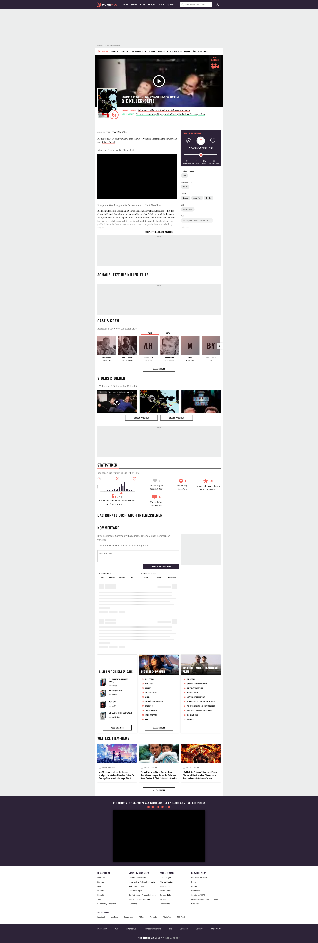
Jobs (170, 929)
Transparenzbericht (152, 929)
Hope (193, 882)
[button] (186, 161)
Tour (99, 899)
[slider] (201, 155)
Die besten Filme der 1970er (120, 712)
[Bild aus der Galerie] (159, 402)
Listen (187, 51)
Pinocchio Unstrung (159, 807)
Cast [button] (150, 333)
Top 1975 (112, 701)
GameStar (184, 929)
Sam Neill (164, 899)
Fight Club (149, 683)
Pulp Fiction (149, 679)
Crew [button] (168, 333)
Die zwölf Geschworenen (154, 701)
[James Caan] (106, 345)
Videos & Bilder (111, 378)
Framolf (114, 695)
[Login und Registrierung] (218, 4)
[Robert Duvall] (127, 345)
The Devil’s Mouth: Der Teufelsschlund (201, 706)
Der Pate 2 (149, 706)
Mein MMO (216, 929)
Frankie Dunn (116, 717)
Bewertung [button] (172, 577)
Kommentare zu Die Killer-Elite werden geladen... (124, 545)
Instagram (128, 917)
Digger (194, 886)
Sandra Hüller (166, 895)
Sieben (147, 697)
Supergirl (190, 719)
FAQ (99, 886)
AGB (116, 929)
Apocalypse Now (151, 710)
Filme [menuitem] (125, 4)
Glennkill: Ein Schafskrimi (139, 899)
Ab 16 (185, 187)
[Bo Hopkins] (169, 345)
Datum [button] (146, 577)
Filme (106, 45)
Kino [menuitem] (161, 4)
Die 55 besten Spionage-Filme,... (119, 680)
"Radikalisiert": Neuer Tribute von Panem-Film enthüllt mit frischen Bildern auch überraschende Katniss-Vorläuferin (200, 775)
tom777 (114, 706)
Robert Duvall (108, 142)
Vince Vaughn (165, 877)
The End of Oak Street (195, 688)
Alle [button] (102, 577)
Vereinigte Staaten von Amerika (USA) (197, 220)
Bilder (161, 51)
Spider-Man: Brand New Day (197, 683)
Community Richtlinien (106, 903)
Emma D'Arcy (165, 890)
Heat (147, 719)
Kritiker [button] (122, 577)
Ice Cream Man (192, 715)
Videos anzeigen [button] (141, 417)
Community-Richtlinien (127, 535)
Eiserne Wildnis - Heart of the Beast (206, 899)
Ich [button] (132, 577)
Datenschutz (131, 929)
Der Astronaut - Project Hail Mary (142, 895)
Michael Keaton (166, 882)
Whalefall (195, 903)
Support (100, 890)
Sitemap (100, 882)
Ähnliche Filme (200, 51)
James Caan (171, 138)
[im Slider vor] (220, 346)
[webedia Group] (159, 938)
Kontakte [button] (112, 577)
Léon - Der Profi (151, 715)
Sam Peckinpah (154, 138)
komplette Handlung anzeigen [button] (159, 232)
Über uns (101, 877)
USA (184, 175)
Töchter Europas (135, 890)
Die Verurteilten (151, 692)
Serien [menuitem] (134, 4)
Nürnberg (133, 903)
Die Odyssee (191, 679)
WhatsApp (167, 917)
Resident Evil (196, 890)
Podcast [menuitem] (152, 4)
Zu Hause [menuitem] (171, 4)
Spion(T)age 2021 (116, 690)
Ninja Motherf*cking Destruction (142, 882)
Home (99, 45)
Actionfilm (197, 198)
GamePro (199, 929)
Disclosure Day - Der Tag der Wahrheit (201, 701)
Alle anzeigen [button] (159, 368)
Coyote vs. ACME (198, 895)
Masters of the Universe (196, 697)
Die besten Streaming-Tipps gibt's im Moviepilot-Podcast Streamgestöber (170, 114)
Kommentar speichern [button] (161, 566)
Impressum (102, 929)
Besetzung (150, 51)
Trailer (124, 51)
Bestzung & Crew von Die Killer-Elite (117, 328)
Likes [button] (159, 577)
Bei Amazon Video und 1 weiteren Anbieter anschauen (164, 110)
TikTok (141, 917)
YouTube (114, 917)
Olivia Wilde (165, 903)
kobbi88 (114, 686)
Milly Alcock (165, 886)
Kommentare (137, 51)
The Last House (192, 692)
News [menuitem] (142, 4)
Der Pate (148, 688)
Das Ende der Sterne (137, 877)
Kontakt (100, 895)
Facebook (101, 917)
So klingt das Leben (137, 886)
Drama (185, 198)
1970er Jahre (187, 209)
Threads (153, 917)
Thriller (208, 198)
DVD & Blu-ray (174, 51)
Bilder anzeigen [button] (176, 417)
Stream (114, 51)
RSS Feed (181, 917)
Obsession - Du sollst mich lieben (199, 710)
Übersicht (103, 51)
